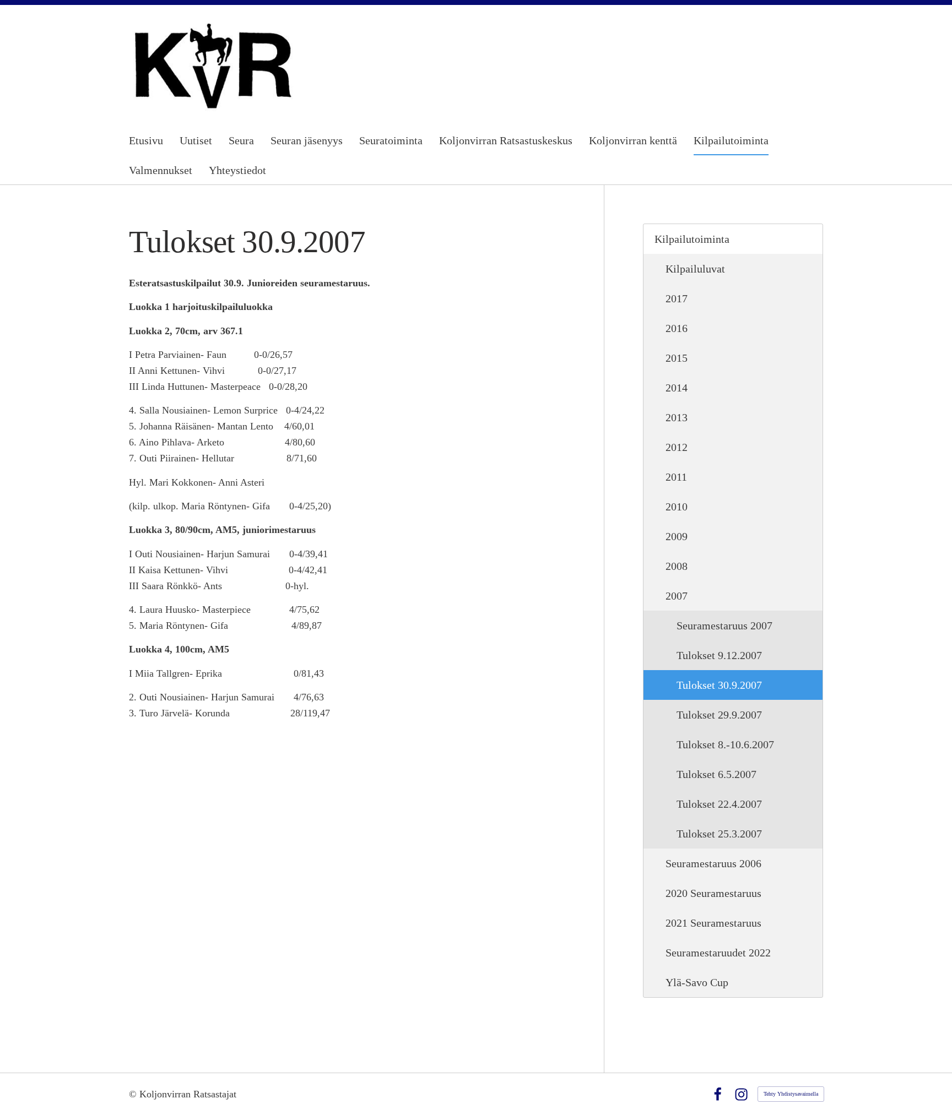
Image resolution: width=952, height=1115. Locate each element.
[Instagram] (741, 1094)
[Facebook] (717, 1094)
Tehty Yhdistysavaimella (791, 1094)
